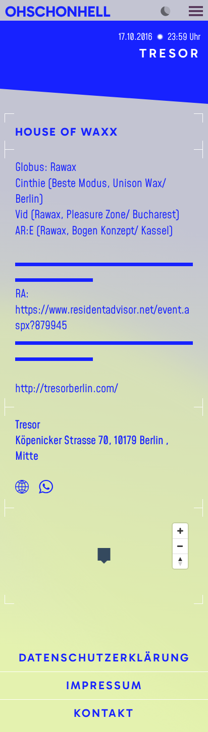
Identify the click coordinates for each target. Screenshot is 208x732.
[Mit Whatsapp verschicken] (46, 486)
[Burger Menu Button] (197, 10)
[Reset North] (180, 561)
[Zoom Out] (180, 546)
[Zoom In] (180, 530)
